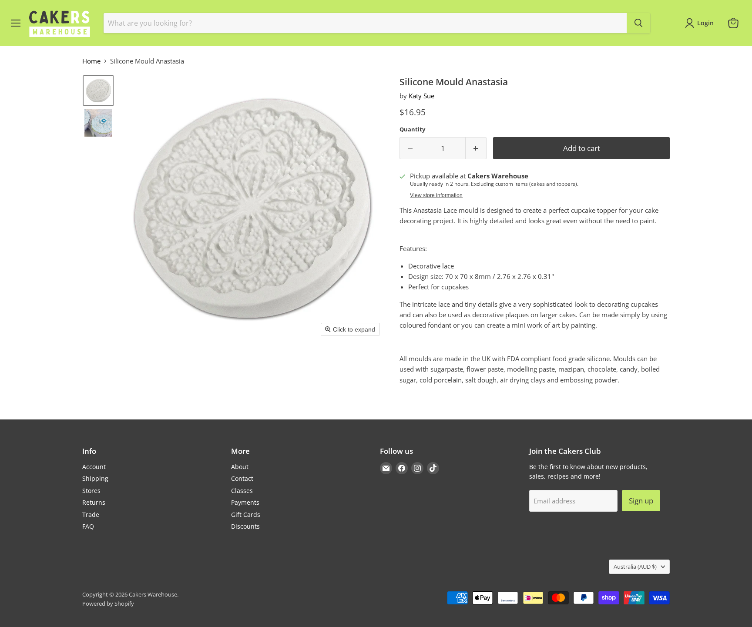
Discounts (245, 526)
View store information (436, 195)
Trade (90, 514)
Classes (242, 490)
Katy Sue (421, 95)
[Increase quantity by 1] (476, 148)
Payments (245, 502)
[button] (98, 90)
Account (94, 467)
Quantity (412, 129)
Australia (635, 566)
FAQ (88, 526)
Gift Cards (245, 514)
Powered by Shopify (108, 603)
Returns (93, 502)
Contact (242, 478)
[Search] (638, 23)
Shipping (95, 478)
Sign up (641, 501)
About (239, 467)
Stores (91, 490)
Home (91, 61)
